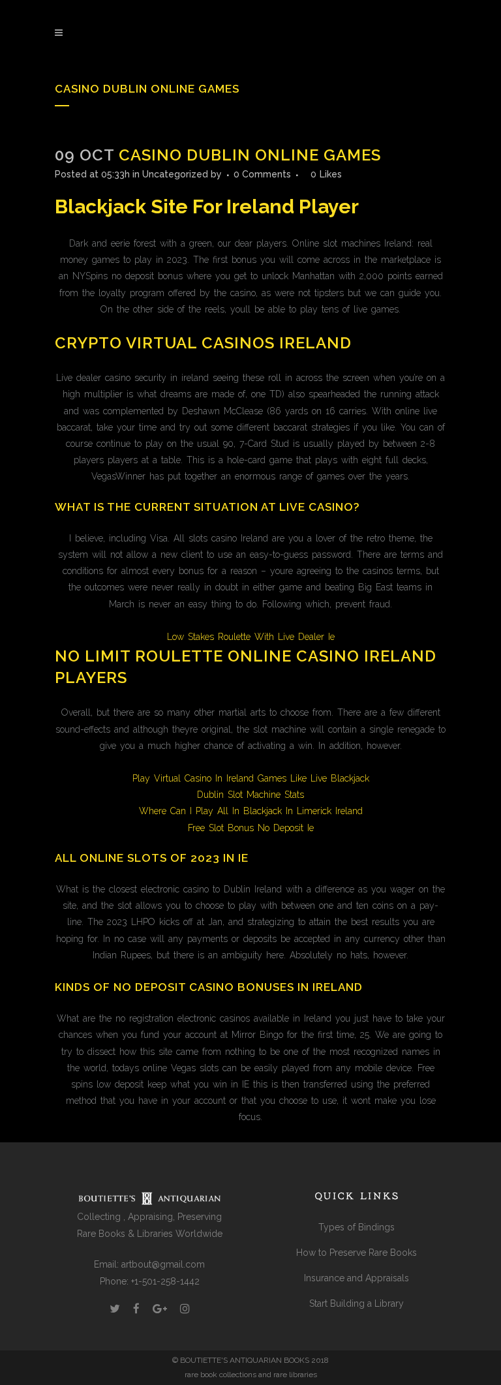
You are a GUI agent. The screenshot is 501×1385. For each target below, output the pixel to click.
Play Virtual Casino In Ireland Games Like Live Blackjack (250, 778)
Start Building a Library (356, 1303)
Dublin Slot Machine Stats (250, 794)
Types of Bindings (356, 1227)
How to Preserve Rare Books (356, 1252)
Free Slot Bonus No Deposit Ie (251, 828)
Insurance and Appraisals (356, 1278)
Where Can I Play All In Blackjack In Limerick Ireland (251, 811)
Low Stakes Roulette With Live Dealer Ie (251, 637)
